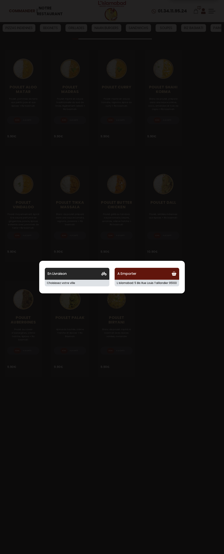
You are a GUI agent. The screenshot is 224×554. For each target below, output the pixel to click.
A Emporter (126, 274)
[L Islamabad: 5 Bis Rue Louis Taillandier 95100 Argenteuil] (147, 283)
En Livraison (57, 274)
